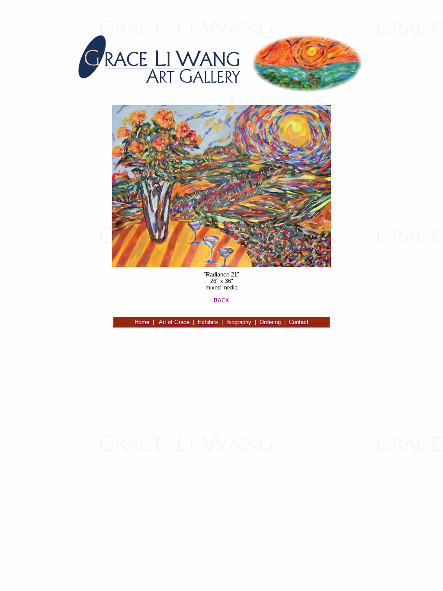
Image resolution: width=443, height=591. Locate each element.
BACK (221, 300)
